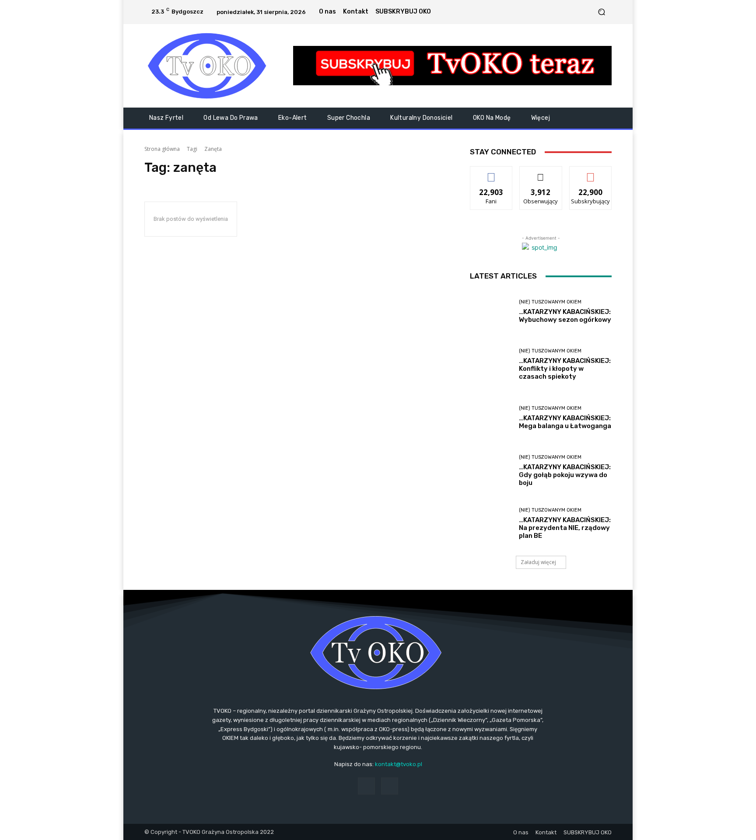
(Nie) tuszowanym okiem (550, 302)
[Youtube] (586, 12)
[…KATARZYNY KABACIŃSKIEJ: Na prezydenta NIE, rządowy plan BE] (491, 523)
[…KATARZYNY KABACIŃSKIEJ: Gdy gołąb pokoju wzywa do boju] (491, 471)
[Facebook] (575, 12)
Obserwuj (541, 173)
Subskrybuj (590, 173)
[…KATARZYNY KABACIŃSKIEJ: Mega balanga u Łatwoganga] (491, 418)
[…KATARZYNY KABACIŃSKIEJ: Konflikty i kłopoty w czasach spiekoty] (491, 364)
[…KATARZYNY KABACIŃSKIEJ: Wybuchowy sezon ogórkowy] (491, 311)
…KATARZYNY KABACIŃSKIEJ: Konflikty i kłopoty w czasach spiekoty (565, 368)
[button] (601, 12)
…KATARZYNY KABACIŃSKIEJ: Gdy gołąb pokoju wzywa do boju (565, 475)
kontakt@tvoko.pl (398, 764)
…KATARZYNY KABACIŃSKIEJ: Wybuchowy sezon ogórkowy (565, 316)
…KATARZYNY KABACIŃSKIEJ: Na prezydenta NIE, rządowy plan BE (565, 528)
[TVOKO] (207, 66)
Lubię (491, 173)
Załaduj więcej (538, 562)
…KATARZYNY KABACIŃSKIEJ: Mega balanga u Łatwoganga (565, 422)
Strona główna (162, 149)
